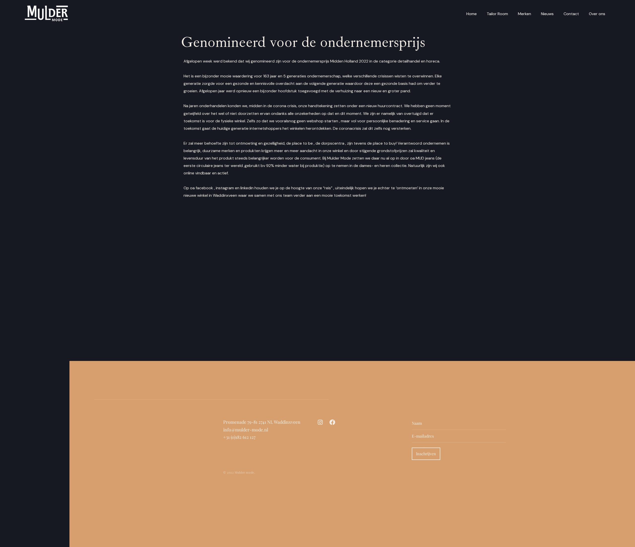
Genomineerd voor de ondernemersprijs (303, 42)
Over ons (597, 13)
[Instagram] (320, 422)
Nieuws (547, 13)
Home (471, 13)
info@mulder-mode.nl (245, 430)
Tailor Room (497, 13)
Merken (524, 13)
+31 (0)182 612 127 (239, 437)
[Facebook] (332, 422)
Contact (571, 13)
